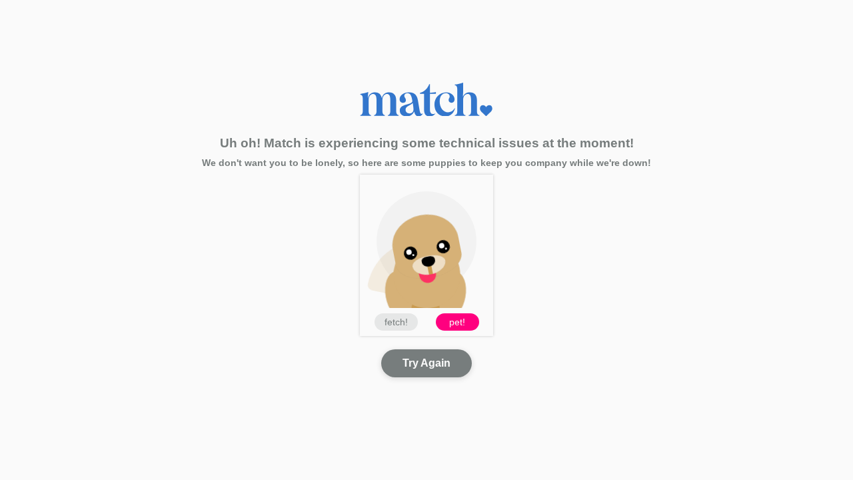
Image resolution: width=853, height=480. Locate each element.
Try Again (426, 363)
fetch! (396, 322)
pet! (457, 322)
